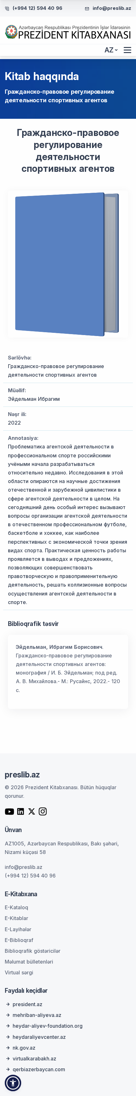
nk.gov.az (24, 1048)
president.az (27, 1004)
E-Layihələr (18, 929)
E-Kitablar (16, 918)
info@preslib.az (112, 8)
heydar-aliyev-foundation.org (48, 1026)
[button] (13, 1083)
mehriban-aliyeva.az (37, 1015)
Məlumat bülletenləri (29, 961)
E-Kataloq (16, 907)
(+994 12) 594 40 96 (37, 8)
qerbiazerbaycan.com (39, 1069)
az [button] (109, 50)
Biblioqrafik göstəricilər (32, 951)
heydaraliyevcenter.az (39, 1037)
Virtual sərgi (19, 972)
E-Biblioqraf (19, 940)
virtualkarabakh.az (34, 1058)
